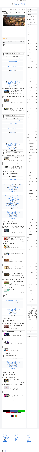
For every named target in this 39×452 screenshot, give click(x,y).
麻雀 (14, 191)
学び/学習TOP (10, 83)
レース (12, 188)
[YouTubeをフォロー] (13, 416)
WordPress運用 (29, 441)
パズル (13, 190)
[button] (17, 412)
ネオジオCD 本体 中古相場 (30, 19)
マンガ (16, 86)
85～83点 (16, 199)
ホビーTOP (8, 84)
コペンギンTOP (9, 81)
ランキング (10, 58)
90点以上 (11, 199)
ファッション (16, 442)
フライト (21, 184)
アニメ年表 (16, 434)
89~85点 (14, 203)
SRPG (13, 186)
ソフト (12, 302)
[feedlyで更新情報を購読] (15, 416)
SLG (8, 187)
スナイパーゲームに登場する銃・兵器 (12, 66)
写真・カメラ (16, 437)
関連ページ (13, 179)
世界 (15, 302)
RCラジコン (4, 442)
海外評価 (19, 302)
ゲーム (12, 81)
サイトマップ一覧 (13, 218)
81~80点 (18, 203)
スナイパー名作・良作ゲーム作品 (13, 61)
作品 (13, 59)
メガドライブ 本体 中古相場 (30, 16)
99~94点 (14, 195)
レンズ (16, 438)
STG (18, 184)
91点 (18, 195)
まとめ (9, 199)
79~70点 (17, 198)
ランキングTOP (7, 302)
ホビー (14, 81)
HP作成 (16, 83)
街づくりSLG (17, 205)
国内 (16, 302)
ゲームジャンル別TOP (9, 179)
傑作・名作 (13, 58)
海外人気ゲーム (4, 11)
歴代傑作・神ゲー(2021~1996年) (9, 195)
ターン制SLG (15, 187)
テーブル (12, 191)
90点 (20, 195)
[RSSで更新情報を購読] (16, 416)
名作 (15, 179)
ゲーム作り (14, 83)
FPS (16, 184)
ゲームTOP (7, 58)
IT (12, 83)
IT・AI (28, 439)
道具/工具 (28, 433)
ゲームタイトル (5, 433)
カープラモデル (5, 441)
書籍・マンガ (16, 81)
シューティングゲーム (5, 435)
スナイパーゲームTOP (9, 59)
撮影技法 (16, 439)
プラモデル (12, 84)
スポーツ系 (10, 189)
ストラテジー (12, 187)
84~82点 (16, 203)
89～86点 (13, 199)
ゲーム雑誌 (14, 86)
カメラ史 (16, 440)
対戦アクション (13, 184)
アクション (5, 184)
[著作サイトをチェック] (11, 416)
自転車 (28, 435)
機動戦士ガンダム (17, 433)
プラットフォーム (9, 184)
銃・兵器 (16, 59)
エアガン (17, 84)
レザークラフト (29, 434)
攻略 (17, 59)
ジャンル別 (18, 58)
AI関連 (28, 440)
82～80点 (18, 199)
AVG (14, 185)
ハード (11, 302)
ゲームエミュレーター (5, 438)
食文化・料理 (28, 437)
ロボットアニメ (13, 85)
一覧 (12, 198)
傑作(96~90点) (11, 203)
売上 (14, 302)
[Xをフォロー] (12, 416)
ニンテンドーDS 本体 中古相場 (31, 22)
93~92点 (17, 195)
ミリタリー (14, 84)
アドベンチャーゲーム (12, 200)
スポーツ (13, 189)
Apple (27, 442)
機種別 (16, 58)
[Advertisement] (13, 33)
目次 (5, 38)
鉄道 (27, 436)
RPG (10, 186)
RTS (17, 187)
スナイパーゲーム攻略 (12, 70)
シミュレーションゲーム (6, 437)
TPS (17, 184)
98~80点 (15, 198)
